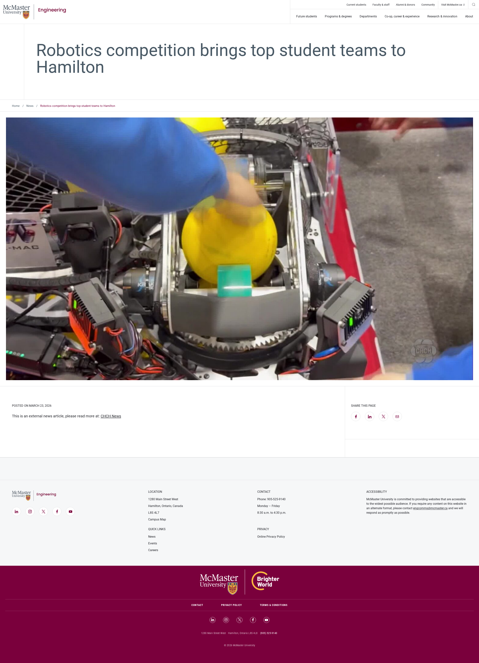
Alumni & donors (405, 4)
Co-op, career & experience (402, 16)
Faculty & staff (381, 4)
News (29, 106)
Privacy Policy (231, 605)
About (469, 16)
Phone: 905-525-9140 (271, 499)
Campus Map (157, 519)
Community (428, 4)
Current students (356, 4)
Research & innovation (442, 16)
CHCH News (111, 416)
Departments (368, 16)
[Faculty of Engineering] (34, 12)
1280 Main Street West (163, 499)
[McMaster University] (239, 582)
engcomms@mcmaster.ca (430, 508)
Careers (153, 550)
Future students (306, 16)
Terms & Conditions (274, 605)
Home (16, 106)
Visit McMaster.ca (454, 4)
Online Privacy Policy (271, 536)
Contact (201, 605)
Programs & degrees (338, 16)
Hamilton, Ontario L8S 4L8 (243, 633)
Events (152, 543)
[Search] (473, 4)
